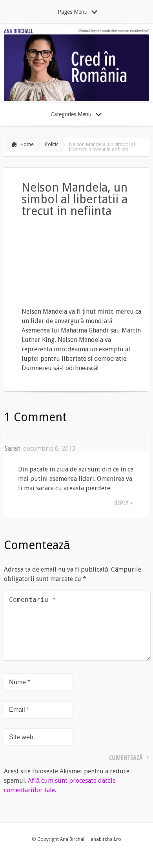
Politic (51, 144)
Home (27, 144)
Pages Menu (72, 12)
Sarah (12, 448)
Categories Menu (71, 114)
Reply (121, 503)
